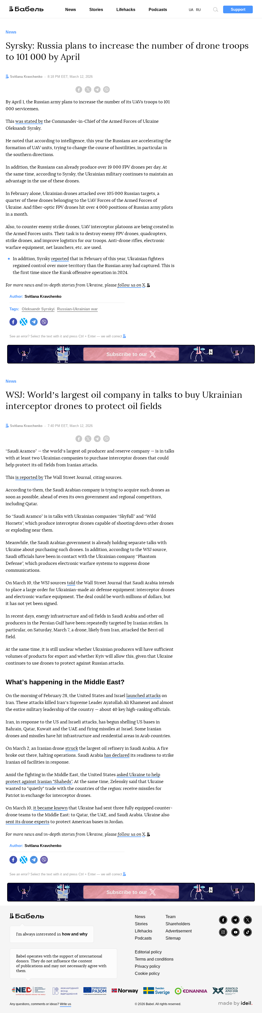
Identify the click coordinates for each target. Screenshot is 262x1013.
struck (71, 748)
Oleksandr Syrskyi (38, 309)
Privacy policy (147, 966)
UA (191, 10)
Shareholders (178, 924)
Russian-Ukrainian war (77, 309)
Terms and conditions (154, 959)
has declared (116, 755)
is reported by (29, 477)
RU (198, 10)
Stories (96, 9)
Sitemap (173, 938)
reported (60, 259)
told (71, 583)
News (70, 9)
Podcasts (158, 9)
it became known (50, 808)
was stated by (29, 121)
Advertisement (179, 931)
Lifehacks (125, 9)
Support (238, 9)
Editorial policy (148, 952)
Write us (65, 1004)
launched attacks (143, 695)
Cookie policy (147, 973)
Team (171, 917)
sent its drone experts (27, 822)
